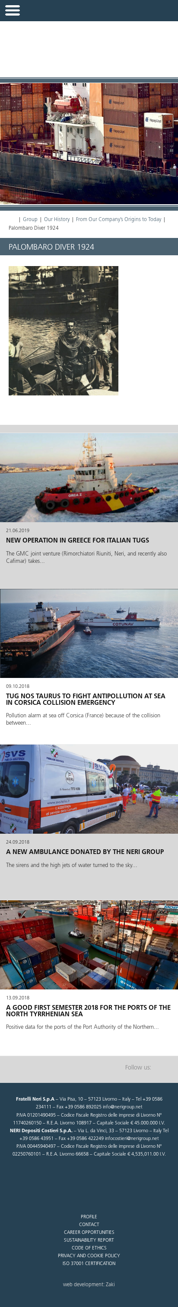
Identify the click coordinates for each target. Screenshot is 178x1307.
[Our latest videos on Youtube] (162, 1068)
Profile (89, 1217)
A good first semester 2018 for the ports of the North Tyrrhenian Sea (88, 1011)
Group (30, 219)
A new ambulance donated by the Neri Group (85, 852)
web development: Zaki (89, 1285)
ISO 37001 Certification (89, 1264)
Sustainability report (89, 1240)
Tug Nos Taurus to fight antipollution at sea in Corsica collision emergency (85, 700)
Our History (57, 219)
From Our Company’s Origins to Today (118, 219)
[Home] (12, 219)
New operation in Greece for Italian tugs (77, 541)
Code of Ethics (89, 1248)
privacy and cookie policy (89, 1256)
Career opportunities (89, 1232)
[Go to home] (89, 44)
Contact (89, 1225)
